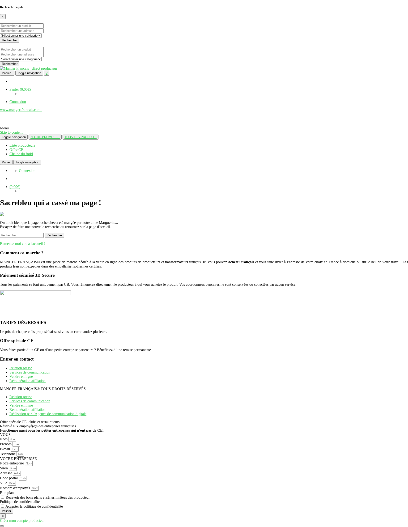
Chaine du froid (21, 154)
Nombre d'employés (15, 488)
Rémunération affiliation (27, 381)
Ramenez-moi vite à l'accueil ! (22, 244)
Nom (4, 439)
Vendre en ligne (21, 376)
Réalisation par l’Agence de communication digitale (47, 414)
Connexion (17, 102)
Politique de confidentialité (20, 502)
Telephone (8, 454)
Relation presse (20, 368)
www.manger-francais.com (21, 110)
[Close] (2, 526)
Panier (20, 89)
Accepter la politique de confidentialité (34, 506)
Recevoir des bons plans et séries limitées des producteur (48, 497)
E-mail (5, 449)
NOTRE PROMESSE (45, 137)
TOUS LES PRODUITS (80, 137)
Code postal (9, 478)
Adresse (6, 473)
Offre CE (16, 150)
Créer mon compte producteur (22, 520)
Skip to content (11, 132)
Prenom (6, 444)
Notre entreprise (12, 463)
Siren (4, 468)
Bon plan (7, 493)
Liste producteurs (22, 145)
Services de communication (29, 372)
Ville (4, 483)
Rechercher (9, 40)
